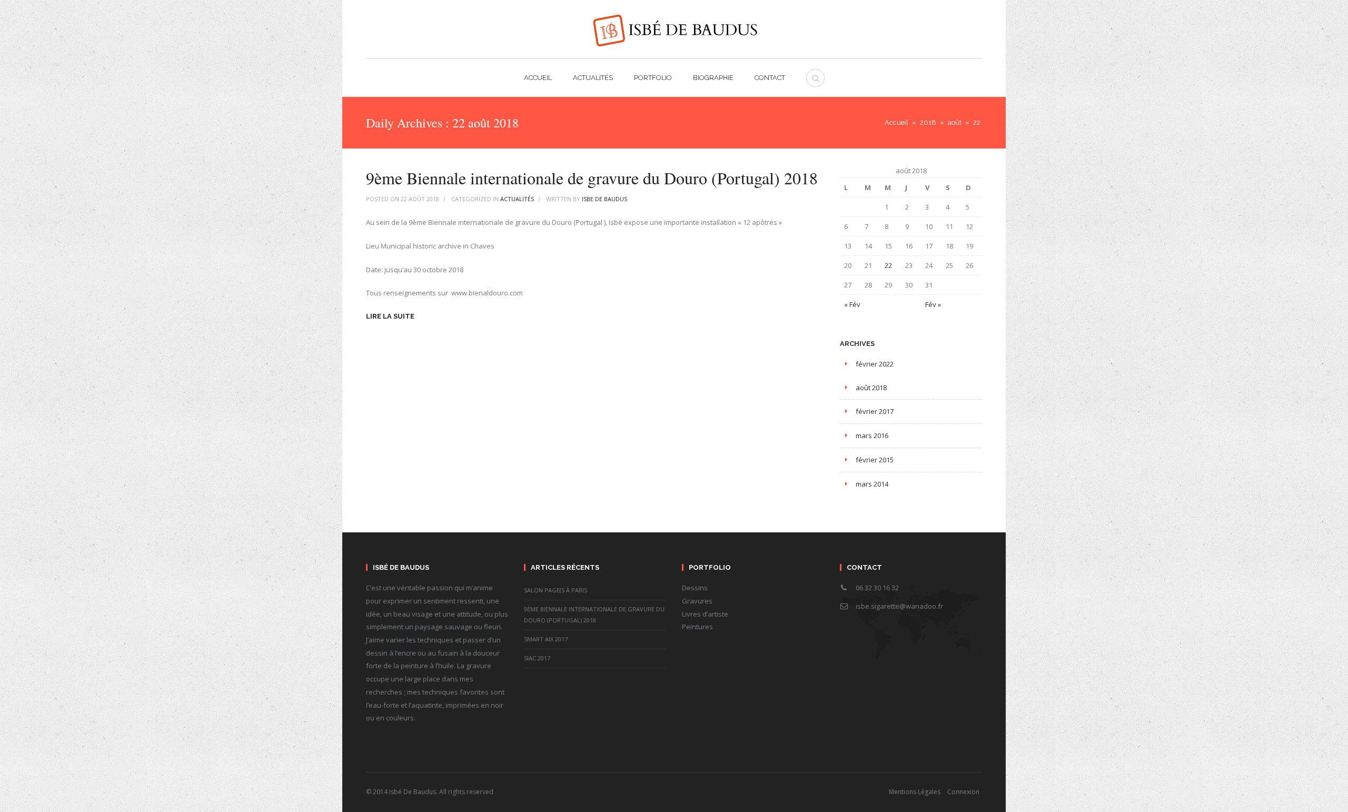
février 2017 (875, 411)
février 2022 (875, 364)
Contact (770, 78)
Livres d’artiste (705, 614)
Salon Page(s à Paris (555, 590)
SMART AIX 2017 (546, 639)
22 (888, 265)
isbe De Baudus (604, 199)
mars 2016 (872, 435)
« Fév (852, 304)
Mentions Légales (914, 791)
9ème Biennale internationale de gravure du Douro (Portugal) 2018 (592, 177)
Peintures (697, 626)
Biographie (713, 78)
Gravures (697, 601)
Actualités (593, 78)
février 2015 (875, 459)
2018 (928, 122)
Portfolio (653, 78)
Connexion (963, 791)
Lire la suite (390, 316)
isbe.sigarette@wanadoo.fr (899, 606)
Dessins (695, 587)
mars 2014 (872, 484)
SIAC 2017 (537, 658)
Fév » (933, 304)
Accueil (538, 78)
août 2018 (871, 387)
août (955, 122)
